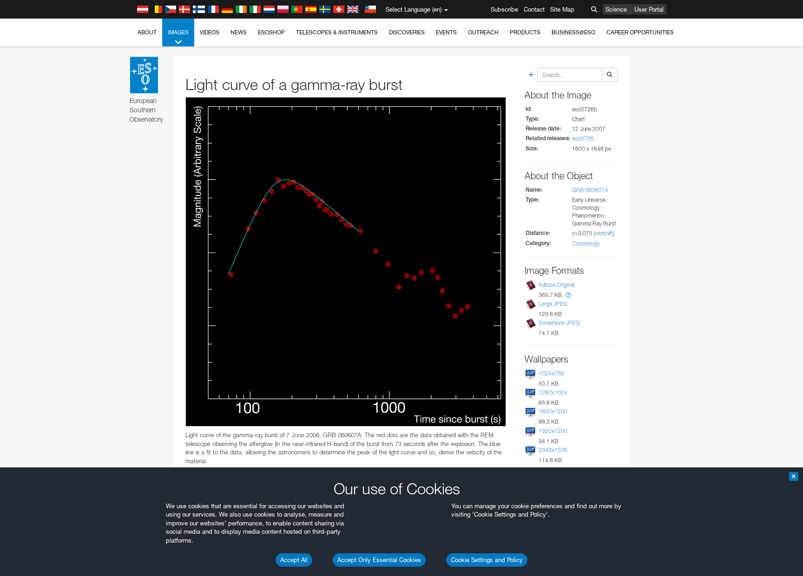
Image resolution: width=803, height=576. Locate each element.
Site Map (562, 9)
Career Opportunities (640, 32)
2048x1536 (553, 450)
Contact (534, 9)
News (238, 32)
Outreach (483, 32)
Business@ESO (573, 32)
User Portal (649, 9)
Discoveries (407, 32)
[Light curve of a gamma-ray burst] (346, 261)
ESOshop (271, 32)
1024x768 (551, 373)
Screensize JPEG (559, 322)
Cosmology (586, 243)
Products (525, 32)
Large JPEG (553, 303)
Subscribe (504, 9)
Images (178, 32)
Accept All (294, 559)
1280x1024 (553, 392)
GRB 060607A (590, 190)
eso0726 (583, 138)
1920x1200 (553, 430)
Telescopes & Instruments (337, 32)
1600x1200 (553, 411)
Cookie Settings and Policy (487, 559)
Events (446, 32)
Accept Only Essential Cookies (379, 559)
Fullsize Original (556, 284)
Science (616, 9)
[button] (568, 294)
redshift (604, 233)
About (147, 32)
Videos (209, 32)
